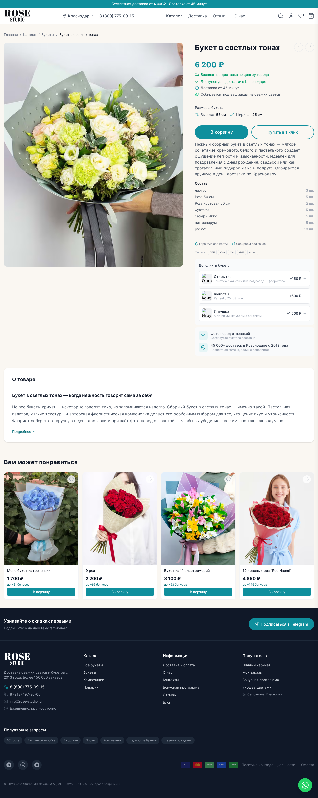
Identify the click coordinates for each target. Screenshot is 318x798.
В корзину (221, 132)
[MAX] (37, 765)
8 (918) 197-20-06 (25, 694)
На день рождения (178, 740)
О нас (239, 15)
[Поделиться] (309, 47)
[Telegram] (9, 765)
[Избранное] (301, 16)
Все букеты (93, 665)
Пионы (90, 740)
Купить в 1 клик (283, 132)
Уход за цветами (256, 687)
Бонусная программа (181, 687)
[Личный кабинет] (291, 16)
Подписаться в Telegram (284, 624)
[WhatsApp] (23, 765)
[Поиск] (280, 15)
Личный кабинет (256, 665)
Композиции (93, 680)
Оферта (307, 765)
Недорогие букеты (143, 740)
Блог (167, 702)
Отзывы (220, 15)
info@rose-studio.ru (26, 701)
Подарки (90, 687)
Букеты (47, 34)
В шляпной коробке (41, 740)
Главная (11, 34)
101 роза (13, 740)
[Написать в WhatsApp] (305, 785)
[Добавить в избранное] (298, 47)
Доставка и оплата (179, 665)
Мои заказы (252, 672)
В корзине (70, 740)
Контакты (171, 680)
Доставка (197, 15)
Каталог (174, 15)
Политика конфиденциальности (268, 765)
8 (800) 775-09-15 (116, 15)
